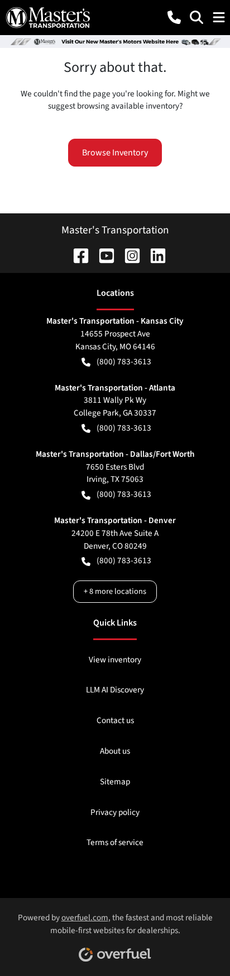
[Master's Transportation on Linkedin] (153, 255)
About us (115, 751)
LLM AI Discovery (115, 690)
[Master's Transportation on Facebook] (76, 255)
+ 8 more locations (115, 591)
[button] (174, 17)
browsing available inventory (128, 106)
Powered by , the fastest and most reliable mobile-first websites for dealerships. (115, 923)
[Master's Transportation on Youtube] (102, 255)
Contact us (115, 720)
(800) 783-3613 (124, 361)
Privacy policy (115, 812)
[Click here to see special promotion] (115, 41)
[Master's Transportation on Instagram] (128, 255)
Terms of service (115, 842)
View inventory (115, 659)
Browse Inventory (115, 153)
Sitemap (115, 781)
